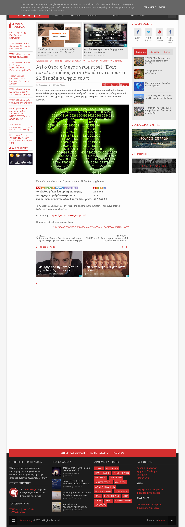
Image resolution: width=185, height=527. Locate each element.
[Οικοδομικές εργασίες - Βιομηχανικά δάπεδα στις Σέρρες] (105, 35)
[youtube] (34, 15)
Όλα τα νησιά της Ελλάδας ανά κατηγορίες (157, 84)
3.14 (55, 227)
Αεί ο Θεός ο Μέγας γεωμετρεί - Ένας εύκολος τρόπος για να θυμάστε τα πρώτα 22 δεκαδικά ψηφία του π (80, 72)
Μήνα (167, 52)
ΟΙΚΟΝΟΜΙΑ (100, 477)
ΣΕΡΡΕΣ (99, 468)
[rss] (39, 15)
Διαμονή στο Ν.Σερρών (148, 508)
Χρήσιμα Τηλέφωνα (147, 468)
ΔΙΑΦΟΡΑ (80, 227)
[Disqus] (82, 326)
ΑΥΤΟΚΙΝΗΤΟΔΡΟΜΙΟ (105, 487)
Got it (162, 7)
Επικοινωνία (143, 478)
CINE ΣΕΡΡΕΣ (116, 477)
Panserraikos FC (99, 452)
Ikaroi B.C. (118, 452)
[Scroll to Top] (172, 520)
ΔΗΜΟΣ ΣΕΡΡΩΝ (121, 473)
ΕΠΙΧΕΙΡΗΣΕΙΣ (121, 491)
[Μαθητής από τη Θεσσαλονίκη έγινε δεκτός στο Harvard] (59, 264)
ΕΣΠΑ (125, 496)
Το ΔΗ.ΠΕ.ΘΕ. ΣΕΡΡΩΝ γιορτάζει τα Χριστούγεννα (76, 482)
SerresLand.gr (26, 520)
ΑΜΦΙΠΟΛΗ (120, 482)
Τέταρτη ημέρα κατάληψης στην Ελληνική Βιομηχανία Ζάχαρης (19, 80)
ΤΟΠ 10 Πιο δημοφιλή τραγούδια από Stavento (20, 101)
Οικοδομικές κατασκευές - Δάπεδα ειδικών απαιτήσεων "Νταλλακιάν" (56, 51)
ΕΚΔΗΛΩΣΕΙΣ (112, 468)
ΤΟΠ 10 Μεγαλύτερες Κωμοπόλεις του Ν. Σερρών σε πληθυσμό (19, 92)
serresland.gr (30, 489)
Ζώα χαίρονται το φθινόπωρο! (153, 72)
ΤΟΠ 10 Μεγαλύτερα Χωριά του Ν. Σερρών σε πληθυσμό (159, 96)
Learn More (149, 7)
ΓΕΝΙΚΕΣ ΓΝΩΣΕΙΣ (66, 227)
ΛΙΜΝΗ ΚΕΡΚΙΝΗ (123, 500)
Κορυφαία (141, 52)
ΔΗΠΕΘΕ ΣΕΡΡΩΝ (103, 482)
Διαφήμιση (142, 474)
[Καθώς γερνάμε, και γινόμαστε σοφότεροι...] (106, 264)
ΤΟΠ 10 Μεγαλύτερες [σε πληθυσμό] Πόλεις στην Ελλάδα (157, 61)
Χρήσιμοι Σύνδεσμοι (147, 471)
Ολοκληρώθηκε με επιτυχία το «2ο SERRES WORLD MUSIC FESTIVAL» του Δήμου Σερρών (20, 113)
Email (125, 85)
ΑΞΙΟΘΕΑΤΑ (100, 505)
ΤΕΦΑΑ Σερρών (17, 512)
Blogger (161, 520)
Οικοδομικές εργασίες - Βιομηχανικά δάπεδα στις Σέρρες (103, 51)
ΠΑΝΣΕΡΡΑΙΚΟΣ (102, 473)
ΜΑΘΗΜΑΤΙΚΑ (93, 227)
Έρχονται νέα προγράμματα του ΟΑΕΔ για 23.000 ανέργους (20, 127)
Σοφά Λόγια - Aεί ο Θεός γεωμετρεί (68, 215)
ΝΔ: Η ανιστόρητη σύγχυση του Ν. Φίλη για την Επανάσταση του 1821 (21, 139)
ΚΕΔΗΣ (98, 500)
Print (116, 85)
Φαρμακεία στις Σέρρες (148, 493)
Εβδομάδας (154, 52)
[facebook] (19, 15)
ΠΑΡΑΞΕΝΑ (108, 227)
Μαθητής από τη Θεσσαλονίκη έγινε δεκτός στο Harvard (58, 268)
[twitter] (24, 15)
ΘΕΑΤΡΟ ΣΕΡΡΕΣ (111, 496)
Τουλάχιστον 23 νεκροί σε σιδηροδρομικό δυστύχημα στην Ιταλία (158, 110)
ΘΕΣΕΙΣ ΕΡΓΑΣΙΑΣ (103, 491)
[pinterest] (29, 15)
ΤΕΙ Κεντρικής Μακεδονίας (22, 509)
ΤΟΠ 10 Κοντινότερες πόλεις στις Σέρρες (19, 55)
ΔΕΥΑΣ (109, 500)
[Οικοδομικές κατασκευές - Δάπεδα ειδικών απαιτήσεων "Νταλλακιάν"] (59, 35)
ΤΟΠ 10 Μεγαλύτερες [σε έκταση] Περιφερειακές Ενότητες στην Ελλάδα (20, 66)
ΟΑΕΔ (98, 496)
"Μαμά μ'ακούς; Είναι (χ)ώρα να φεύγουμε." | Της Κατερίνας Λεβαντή (76, 470)
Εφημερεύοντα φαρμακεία (150, 489)
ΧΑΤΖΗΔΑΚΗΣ (122, 227)
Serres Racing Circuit (73, 452)
